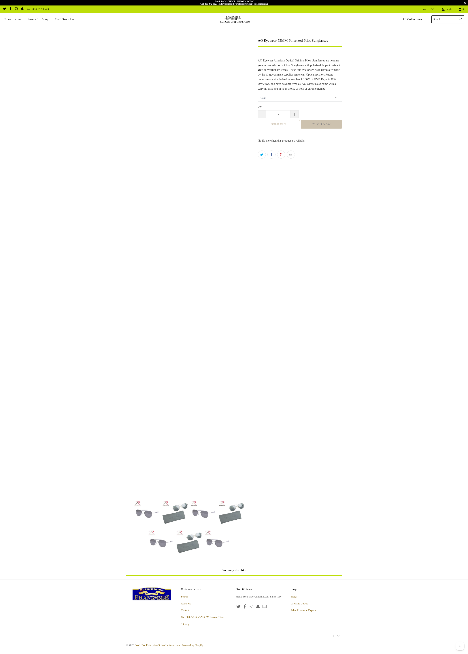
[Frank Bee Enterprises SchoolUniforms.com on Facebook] (10, 9)
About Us (186, 603)
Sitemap (185, 624)
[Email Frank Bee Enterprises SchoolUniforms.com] (28, 9)
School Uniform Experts (303, 610)
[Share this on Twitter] (262, 155)
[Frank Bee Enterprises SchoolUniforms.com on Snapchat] (22, 9)
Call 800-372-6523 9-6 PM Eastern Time (202, 617)
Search (184, 596)
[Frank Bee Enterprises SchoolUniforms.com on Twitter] (4, 9)
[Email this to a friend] (291, 155)
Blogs (294, 596)
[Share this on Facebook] (271, 155)
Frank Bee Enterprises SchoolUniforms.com (157, 645)
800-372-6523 (41, 9)
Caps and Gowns (299, 603)
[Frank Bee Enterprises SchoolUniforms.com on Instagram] (16, 9)
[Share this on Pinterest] (281, 155)
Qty (260, 106)
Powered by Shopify (192, 645)
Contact (185, 610)
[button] (27, 19)
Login (449, 9)
